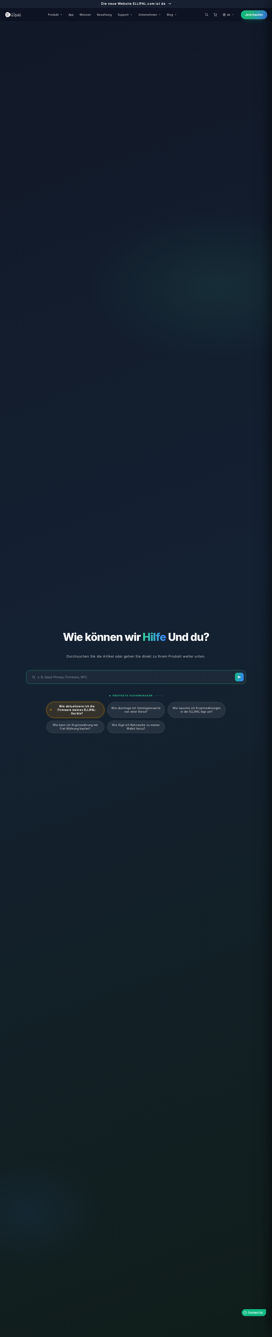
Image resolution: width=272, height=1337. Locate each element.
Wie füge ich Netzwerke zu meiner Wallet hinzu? (136, 726)
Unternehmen (147, 14)
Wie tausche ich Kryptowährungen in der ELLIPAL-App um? (197, 710)
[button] (206, 15)
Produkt (53, 14)
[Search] (239, 677)
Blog (170, 14)
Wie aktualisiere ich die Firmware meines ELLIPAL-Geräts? (77, 710)
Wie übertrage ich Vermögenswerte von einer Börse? (135, 710)
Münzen (85, 14)
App (71, 14)
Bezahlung (104, 14)
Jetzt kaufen (254, 14)
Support (123, 14)
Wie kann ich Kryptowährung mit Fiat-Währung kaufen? (75, 726)
